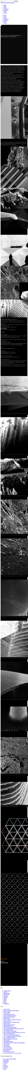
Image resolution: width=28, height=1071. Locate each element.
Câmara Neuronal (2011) (9, 1017)
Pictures (5, 1068)
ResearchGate (6, 993)
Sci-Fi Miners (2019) (8, 1041)
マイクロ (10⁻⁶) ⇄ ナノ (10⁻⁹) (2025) (12, 1053)
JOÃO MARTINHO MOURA (8, 2)
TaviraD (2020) (6, 1046)
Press (4, 1064)
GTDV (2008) (6, 1011)
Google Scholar (7, 990)
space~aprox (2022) (7, 1049)
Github (5, 998)
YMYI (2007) (6, 1009)
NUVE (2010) (6, 1013)
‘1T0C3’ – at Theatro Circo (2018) (11, 1035)
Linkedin (5, 996)
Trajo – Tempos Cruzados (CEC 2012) (12, 1019)
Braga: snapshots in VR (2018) (10, 1038)
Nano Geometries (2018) (9, 1037)
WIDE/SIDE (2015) (8, 1026)
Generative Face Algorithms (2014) (11, 1022)
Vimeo (4, 1002)
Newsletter (5, 1066)
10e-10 (2, 961)
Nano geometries (4, 962)
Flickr (4, 1001)
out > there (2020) (7, 1047)
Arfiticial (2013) (7, 1020)
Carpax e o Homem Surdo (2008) (11, 1010)
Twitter (5, 999)
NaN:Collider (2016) (8, 1029)
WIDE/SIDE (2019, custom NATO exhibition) (14, 1042)
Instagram (5, 997)
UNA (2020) (6, 1045)
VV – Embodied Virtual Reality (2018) (12, 1036)
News (4, 1069)
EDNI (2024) (6, 1050)
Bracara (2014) (6, 1023)
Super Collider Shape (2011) (9, 1015)
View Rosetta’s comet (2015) (10, 1027)
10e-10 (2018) (6, 1040)
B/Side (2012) (6, 1018)
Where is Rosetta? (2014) (9, 1024)
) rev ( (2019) (6, 1044)
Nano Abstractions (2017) (9, 1033)
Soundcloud (6, 1003)
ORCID (5, 992)
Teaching (5, 1062)
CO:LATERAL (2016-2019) (10, 1031)
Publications (6, 1061)
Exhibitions (6, 1060)
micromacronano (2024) (8, 1051)
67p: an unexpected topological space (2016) (13, 1028)
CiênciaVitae (6, 994)
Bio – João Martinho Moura (9, 1059)
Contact (5, 1065)
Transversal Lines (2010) (9, 1014)
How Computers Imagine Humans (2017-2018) (14, 1032)
